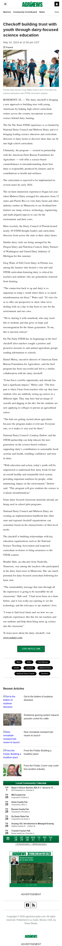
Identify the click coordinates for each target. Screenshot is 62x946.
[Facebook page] (28, 905)
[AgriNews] (32, 4)
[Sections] (5, 4)
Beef (18, 662)
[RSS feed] (33, 905)
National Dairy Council (25, 674)
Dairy (29, 662)
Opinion (7, 12)
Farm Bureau (43, 662)
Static (42, 12)
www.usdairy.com (12, 637)
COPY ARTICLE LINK (31, 649)
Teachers (44, 674)
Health (16, 668)
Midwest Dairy (45, 668)
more (57, 12)
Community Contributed (25, 12)
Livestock (29, 668)
